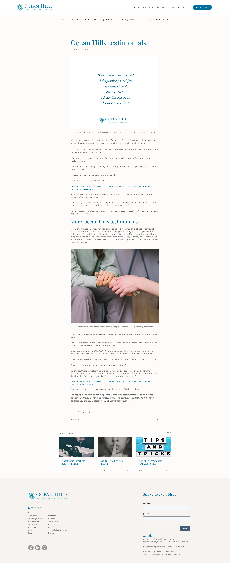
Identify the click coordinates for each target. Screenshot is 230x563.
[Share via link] (89, 412)
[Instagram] (44, 547)
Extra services (34, 521)
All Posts (63, 19)
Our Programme (128, 19)
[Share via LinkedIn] (83, 412)
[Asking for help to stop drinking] (115, 447)
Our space (32, 524)
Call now (32, 527)
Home (31, 513)
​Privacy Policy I (150, 552)
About (51, 513)
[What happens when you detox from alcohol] (76, 447)
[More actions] (157, 35)
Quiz (50, 527)
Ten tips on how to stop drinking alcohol (150, 462)
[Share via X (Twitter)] (78, 412)
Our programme (35, 518)
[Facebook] (31, 547)
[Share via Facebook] (72, 412)
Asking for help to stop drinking (112, 462)
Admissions (145, 19)
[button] (160, 7)
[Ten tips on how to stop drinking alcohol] (153, 447)
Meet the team (54, 516)
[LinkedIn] (37, 547)
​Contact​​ (31, 530)
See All (168, 433)
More (158, 19)
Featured (76, 19)
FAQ (30, 533)
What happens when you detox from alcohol (74, 462)
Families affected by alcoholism (100, 19)
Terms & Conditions (165, 552)
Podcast (51, 518)
